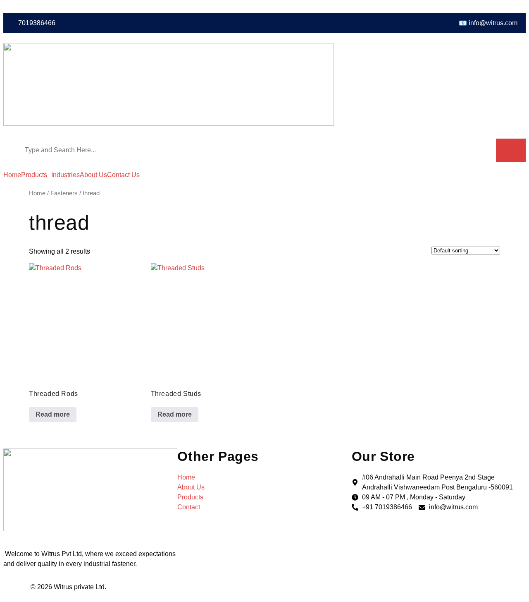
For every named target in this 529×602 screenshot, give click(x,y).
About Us (93, 175)
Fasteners (64, 193)
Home (12, 175)
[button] (36, 175)
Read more (53, 414)
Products (34, 175)
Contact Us (123, 175)
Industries (65, 175)
